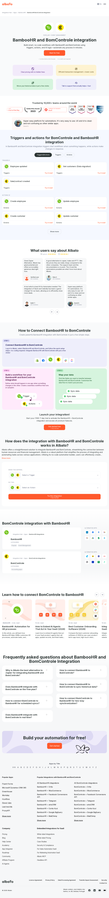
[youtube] (100, 890)
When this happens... (15, 470)
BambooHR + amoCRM (46, 805)
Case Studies (42, 842)
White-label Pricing (44, 838)
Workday (5, 795)
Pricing (4, 834)
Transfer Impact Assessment (88, 880)
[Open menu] (105, 4)
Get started (54, 746)
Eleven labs (6, 803)
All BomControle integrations (85, 783)
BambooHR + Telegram (46, 801)
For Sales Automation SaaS (47, 849)
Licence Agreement (35, 880)
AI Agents (5, 864)
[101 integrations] (93, 556)
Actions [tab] (69, 155)
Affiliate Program (8, 860)
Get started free (54, 427)
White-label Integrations (45, 834)
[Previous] (52, 312)
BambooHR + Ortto (45, 787)
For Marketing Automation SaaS (48, 853)
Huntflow (6, 799)
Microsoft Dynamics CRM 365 (14, 788)
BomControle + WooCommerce (87, 791)
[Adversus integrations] (99, 556)
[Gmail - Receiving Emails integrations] (87, 538)
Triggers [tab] (58, 155)
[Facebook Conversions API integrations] (99, 532)
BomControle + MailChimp (84, 816)
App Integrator (7, 849)
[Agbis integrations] (104, 556)
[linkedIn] (94, 890)
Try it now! (49, 173)
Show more (54, 232)
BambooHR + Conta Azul (47, 808)
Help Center (6, 842)
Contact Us (103, 883)
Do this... (11, 482)
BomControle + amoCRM (84, 805)
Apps (15, 12)
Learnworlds (7, 807)
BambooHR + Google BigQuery (49, 812)
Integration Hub (7, 12)
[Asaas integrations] (93, 562)
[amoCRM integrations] (87, 532)
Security (104, 880)
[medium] (105, 890)
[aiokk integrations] (87, 562)
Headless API (42, 860)
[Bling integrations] (104, 562)
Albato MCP (41, 856)
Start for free (54, 53)
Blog (3, 838)
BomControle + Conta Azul (85, 808)
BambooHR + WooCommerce (49, 791)
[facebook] (89, 890)
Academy (5, 845)
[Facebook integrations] (93, 532)
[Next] (57, 312)
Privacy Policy (50, 880)
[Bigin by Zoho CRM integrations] (99, 562)
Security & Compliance (45, 845)
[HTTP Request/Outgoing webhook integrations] (104, 538)
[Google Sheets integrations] (99, 538)
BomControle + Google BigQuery (87, 812)
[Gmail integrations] (104, 532)
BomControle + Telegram (84, 801)
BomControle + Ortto (82, 787)
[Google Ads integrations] (93, 538)
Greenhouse (7, 791)
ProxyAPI (6, 811)
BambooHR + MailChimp (47, 816)
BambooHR (22, 12)
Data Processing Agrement (67, 880)
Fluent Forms (7, 784)
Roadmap (5, 853)
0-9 (14, 767)
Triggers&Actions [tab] (43, 155)
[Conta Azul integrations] (87, 556)
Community (6, 856)
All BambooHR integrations (48, 783)
